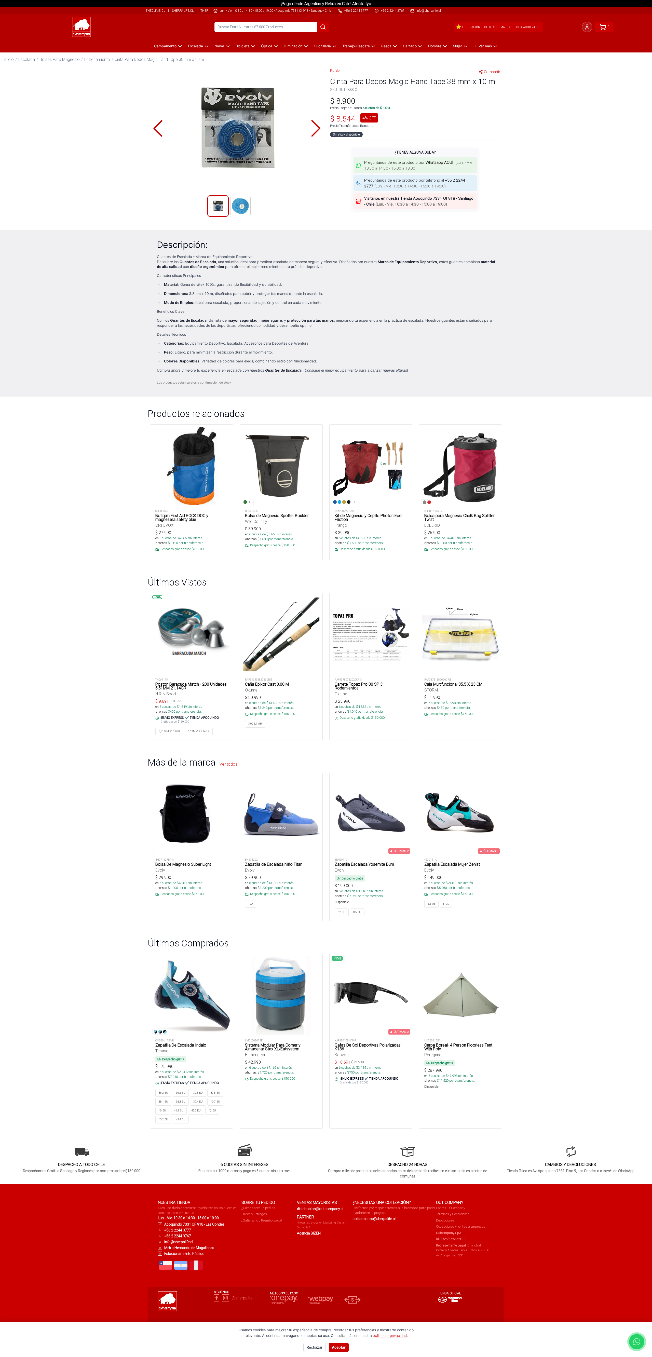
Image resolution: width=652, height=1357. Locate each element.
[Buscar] (323, 27)
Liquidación (471, 27)
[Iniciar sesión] (587, 27)
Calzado (410, 46)
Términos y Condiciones (452, 1214)
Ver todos (228, 764)
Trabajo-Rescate (356, 46)
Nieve (219, 46)
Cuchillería (322, 46)
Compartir (492, 72)
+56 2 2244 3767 (392, 10)
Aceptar (339, 1347)
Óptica (266, 46)
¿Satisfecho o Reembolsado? (261, 1220)
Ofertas (490, 27)
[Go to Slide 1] (218, 206)
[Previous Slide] (158, 128)
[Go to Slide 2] (240, 206)
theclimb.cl (155, 10)
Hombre (434, 46)
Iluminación (293, 46)
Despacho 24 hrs (528, 27)
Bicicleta (243, 46)
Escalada (195, 46)
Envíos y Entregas (254, 1214)
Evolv (335, 70)
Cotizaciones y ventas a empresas (460, 1226)
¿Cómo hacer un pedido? (258, 1208)
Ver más (485, 46)
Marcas (506, 27)
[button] (237, 128)
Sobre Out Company (450, 1208)
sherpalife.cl (183, 10)
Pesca (386, 46)
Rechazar (314, 1347)
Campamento (165, 46)
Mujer (457, 46)
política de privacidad (390, 1335)
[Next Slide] (316, 128)
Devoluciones (445, 1220)
